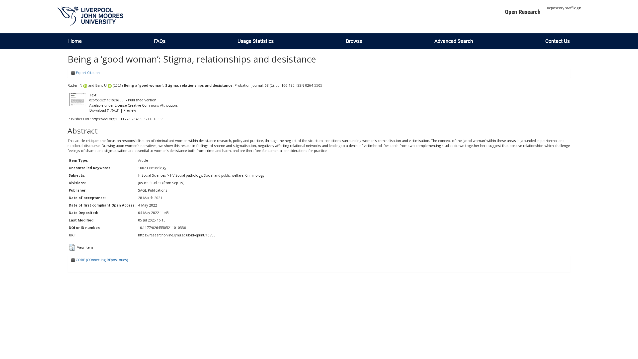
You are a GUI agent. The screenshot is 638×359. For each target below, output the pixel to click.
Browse (354, 41)
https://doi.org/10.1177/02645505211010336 (127, 119)
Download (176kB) (104, 110)
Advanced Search (453, 41)
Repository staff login (564, 7)
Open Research (523, 11)
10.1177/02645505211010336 (162, 227)
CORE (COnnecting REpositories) (101, 259)
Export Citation (87, 72)
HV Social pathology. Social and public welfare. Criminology (217, 175)
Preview (129, 110)
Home (75, 41)
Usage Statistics (256, 41)
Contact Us (557, 41)
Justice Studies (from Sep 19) (161, 182)
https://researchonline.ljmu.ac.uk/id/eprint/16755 (177, 235)
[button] (72, 247)
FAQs (159, 41)
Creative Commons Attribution (152, 105)
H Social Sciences (152, 175)
